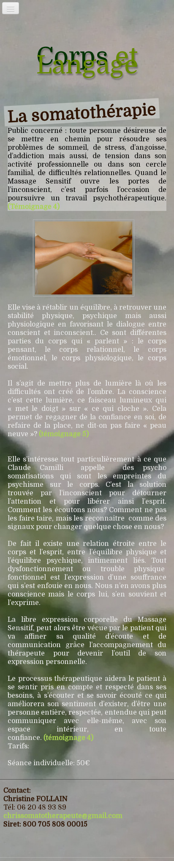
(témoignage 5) (64, 434)
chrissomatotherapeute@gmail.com (62, 816)
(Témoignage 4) (34, 207)
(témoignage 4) (68, 738)
